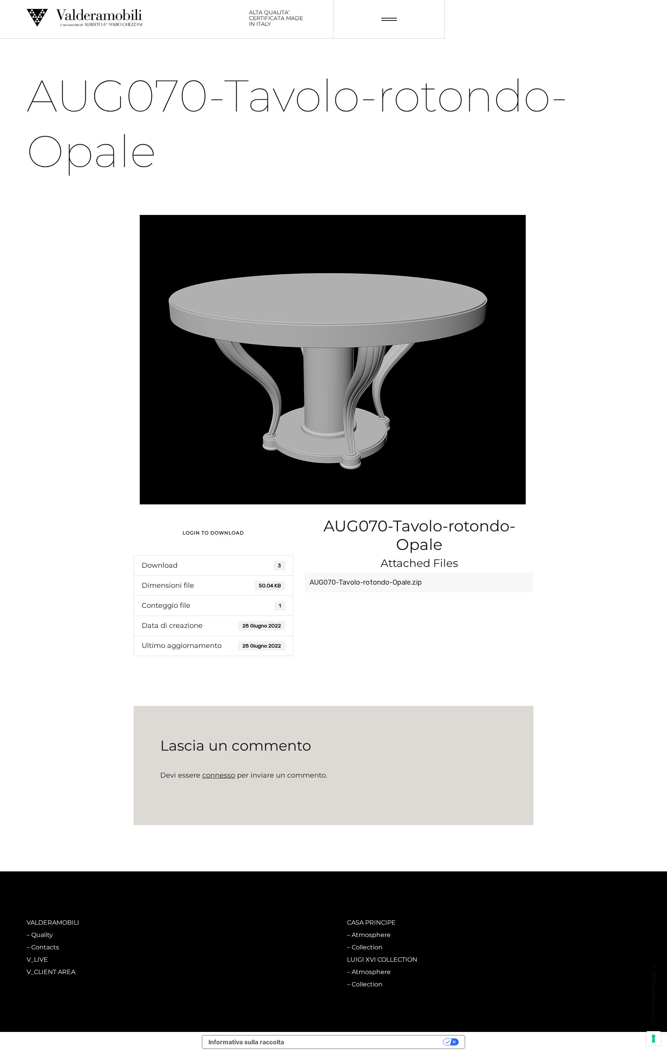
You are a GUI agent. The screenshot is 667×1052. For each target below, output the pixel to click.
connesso (218, 775)
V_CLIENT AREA (51, 972)
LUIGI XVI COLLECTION (382, 959)
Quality (42, 935)
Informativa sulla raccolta (246, 1042)
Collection (206, 947)
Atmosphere (210, 935)
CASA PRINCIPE (371, 922)
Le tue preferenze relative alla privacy (367, 1042)
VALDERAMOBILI (53, 922)
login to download (213, 533)
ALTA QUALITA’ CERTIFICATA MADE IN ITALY (276, 18)
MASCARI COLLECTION (222, 922)
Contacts (45, 947)
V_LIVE (37, 959)
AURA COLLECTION (216, 959)
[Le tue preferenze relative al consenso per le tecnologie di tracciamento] (653, 1038)
